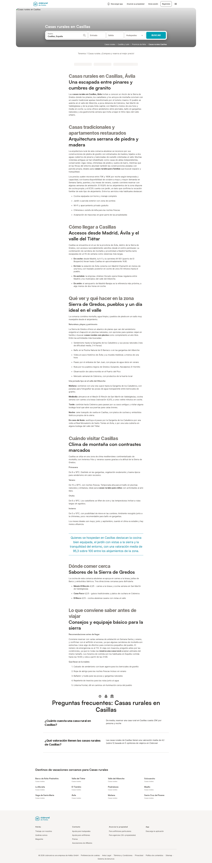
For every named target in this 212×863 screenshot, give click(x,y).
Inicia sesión (153, 4)
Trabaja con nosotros (43, 831)
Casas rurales (110, 44)
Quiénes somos (41, 835)
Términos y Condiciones (123, 855)
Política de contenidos (154, 855)
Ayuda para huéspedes (81, 831)
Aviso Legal (106, 855)
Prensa (75, 839)
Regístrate (166, 4)
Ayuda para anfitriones (81, 835)
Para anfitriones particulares (120, 831)
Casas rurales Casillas (158, 44)
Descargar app (117, 4)
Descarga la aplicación (155, 831)
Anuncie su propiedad (135, 4)
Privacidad (139, 855)
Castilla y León (123, 44)
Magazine (39, 839)
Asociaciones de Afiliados (82, 843)
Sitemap (169, 855)
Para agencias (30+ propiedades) (122, 835)
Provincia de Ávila (139, 44)
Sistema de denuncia (106, 859)
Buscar (156, 35)
